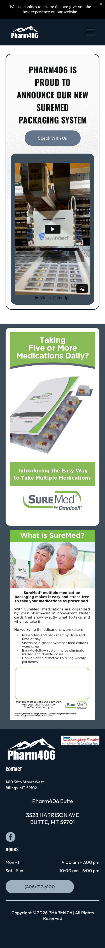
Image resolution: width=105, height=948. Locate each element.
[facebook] (10, 837)
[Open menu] (91, 32)
